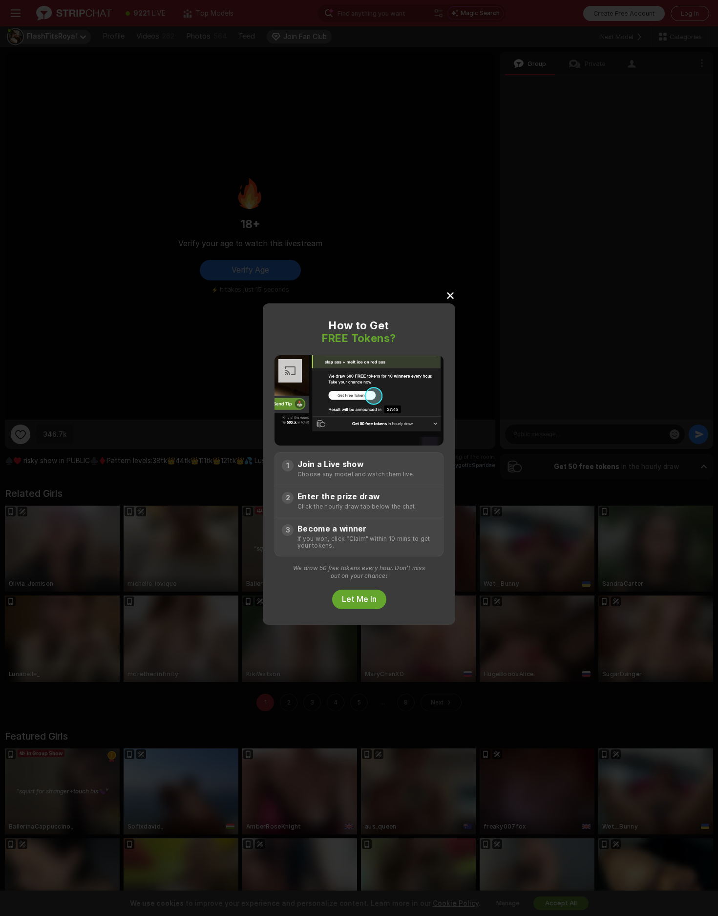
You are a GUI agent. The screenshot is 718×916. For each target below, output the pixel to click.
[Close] (450, 295)
